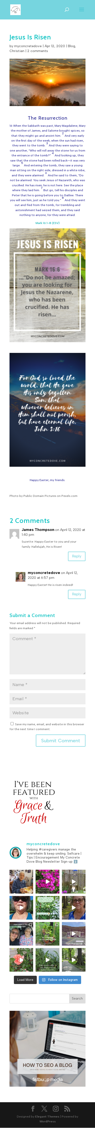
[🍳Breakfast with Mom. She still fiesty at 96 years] (21, 881)
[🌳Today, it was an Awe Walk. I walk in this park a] (74, 960)
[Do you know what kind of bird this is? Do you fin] (74, 881)
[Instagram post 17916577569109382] (74, 934)
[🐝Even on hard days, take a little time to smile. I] (47, 881)
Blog (71, 46)
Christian (17, 51)
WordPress (47, 1121)
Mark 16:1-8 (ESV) (48, 223)
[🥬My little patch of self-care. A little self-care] (47, 934)
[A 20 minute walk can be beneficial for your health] (47, 960)
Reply (76, 556)
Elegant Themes (47, 1116)
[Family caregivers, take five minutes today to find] (21, 960)
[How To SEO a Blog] (48, 1085)
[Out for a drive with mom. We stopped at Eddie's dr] (21, 934)
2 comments (37, 51)
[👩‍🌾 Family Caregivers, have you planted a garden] (47, 908)
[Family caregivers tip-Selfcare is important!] (74, 908)
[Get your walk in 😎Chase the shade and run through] (21, 908)
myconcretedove (28, 46)
